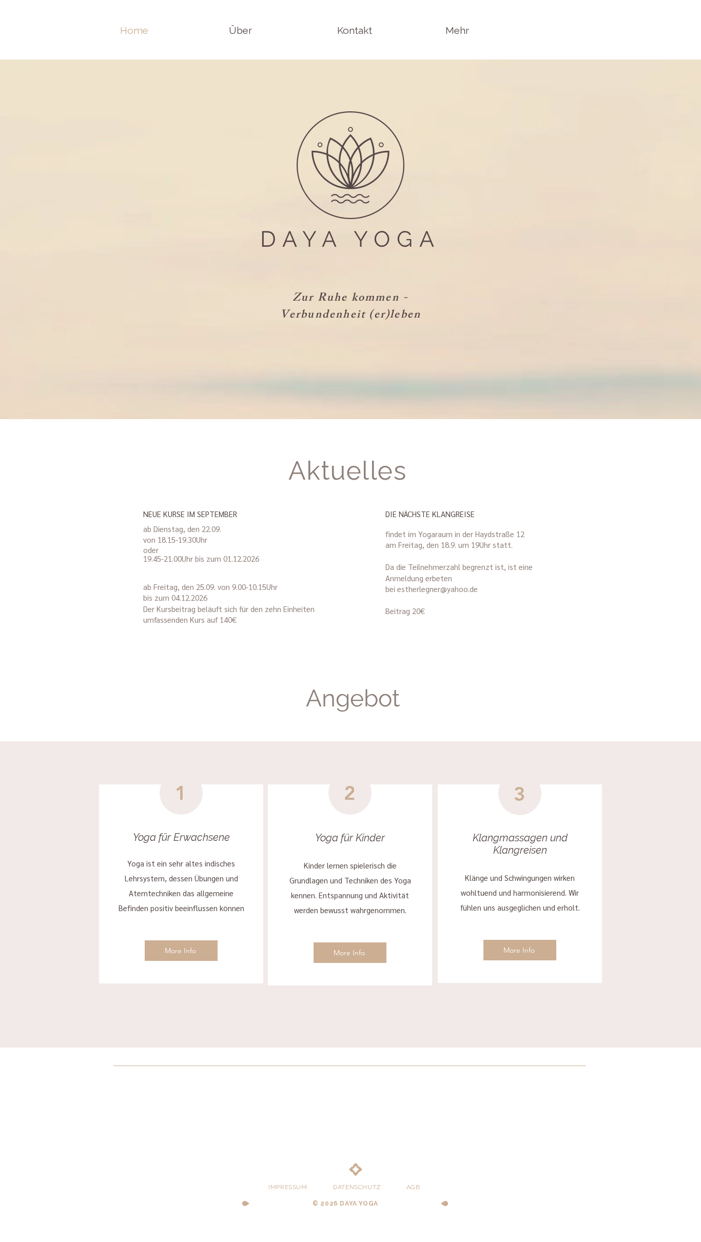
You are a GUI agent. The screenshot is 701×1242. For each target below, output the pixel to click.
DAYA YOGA (350, 239)
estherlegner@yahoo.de (437, 589)
